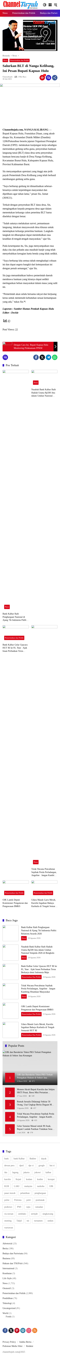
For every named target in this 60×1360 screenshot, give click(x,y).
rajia (28, 1207)
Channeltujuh (7, 77)
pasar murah (9, 1193)
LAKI (16, 1186)
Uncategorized (9, 1308)
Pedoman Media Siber (13, 1346)
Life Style (7, 1278)
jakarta (26, 1172)
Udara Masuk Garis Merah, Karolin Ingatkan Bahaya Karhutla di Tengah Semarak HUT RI (44, 903)
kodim (40, 1179)
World (5, 1313)
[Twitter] (42, 357)
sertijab (34, 1214)
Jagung (15, 1172)
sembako (22, 1214)
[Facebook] (36, 357)
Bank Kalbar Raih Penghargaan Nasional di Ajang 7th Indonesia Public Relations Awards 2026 (15, 617)
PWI (19, 1207)
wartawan (8, 1227)
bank (6, 1158)
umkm (50, 1221)
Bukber (33, 1158)
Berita (5, 1248)
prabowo (8, 1207)
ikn (5, 1172)
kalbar (48, 1172)
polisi (6, 1200)
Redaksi (29, 1346)
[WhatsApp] (54, 357)
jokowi (37, 1172)
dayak (43, 1158)
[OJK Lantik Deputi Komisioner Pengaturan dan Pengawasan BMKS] (16, 888)
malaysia (28, 1186)
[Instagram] (28, 1330)
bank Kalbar (19, 1158)
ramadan (39, 1207)
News (5, 60)
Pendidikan (8, 1298)
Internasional (8, 1268)
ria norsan (8, 1214)
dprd (21, 1165)
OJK (51, 1186)
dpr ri (31, 1165)
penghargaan (40, 1193)
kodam (29, 1179)
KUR (6, 1186)
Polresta (17, 1200)
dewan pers (9, 1165)
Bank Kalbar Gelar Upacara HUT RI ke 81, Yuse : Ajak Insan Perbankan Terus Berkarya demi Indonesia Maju (15, 648)
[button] (45, 5)
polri (28, 1200)
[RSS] (34, 1330)
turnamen (38, 1221)
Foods (8, 1316)
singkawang (48, 1214)
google (42, 1165)
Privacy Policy (9, 1342)
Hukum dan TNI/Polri (13, 1263)
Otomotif (7, 1288)
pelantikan (25, 1193)
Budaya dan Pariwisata (13, 1253)
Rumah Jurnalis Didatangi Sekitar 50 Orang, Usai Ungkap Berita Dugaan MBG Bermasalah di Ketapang (36, 1103)
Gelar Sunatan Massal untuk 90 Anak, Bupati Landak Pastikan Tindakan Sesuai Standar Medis (35, 1128)
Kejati (18, 1179)
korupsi (51, 1179)
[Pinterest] (17, 1330)
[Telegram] (48, 357)
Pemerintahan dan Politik (19, 60)
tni (28, 1221)
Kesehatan (7, 1273)
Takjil (19, 1221)
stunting (8, 1221)
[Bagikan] (54, 77)
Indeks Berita (25, 1342)
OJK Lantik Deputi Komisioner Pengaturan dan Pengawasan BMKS (15, 903)
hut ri (52, 1165)
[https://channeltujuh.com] (21, 4)
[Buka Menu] (50, 5)
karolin (7, 1179)
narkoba (40, 1186)
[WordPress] (22, 1330)
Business (6, 1258)
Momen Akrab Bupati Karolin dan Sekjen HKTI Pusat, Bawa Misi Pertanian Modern (36, 1091)
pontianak (40, 1200)
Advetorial (7, 1243)
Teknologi (7, 1303)
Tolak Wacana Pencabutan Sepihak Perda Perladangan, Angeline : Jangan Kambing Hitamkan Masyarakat (44, 872)
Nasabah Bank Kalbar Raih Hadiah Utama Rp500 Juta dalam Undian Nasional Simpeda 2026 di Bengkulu (43, 392)
